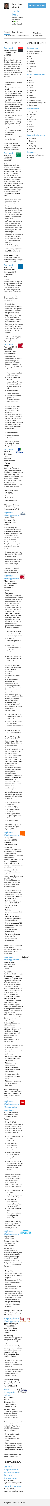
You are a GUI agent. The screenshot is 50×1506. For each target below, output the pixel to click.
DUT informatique (12, 1486)
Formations (12, 1462)
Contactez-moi (38, 5)
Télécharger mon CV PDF (38, 34)
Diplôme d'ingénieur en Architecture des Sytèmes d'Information (12, 1472)
